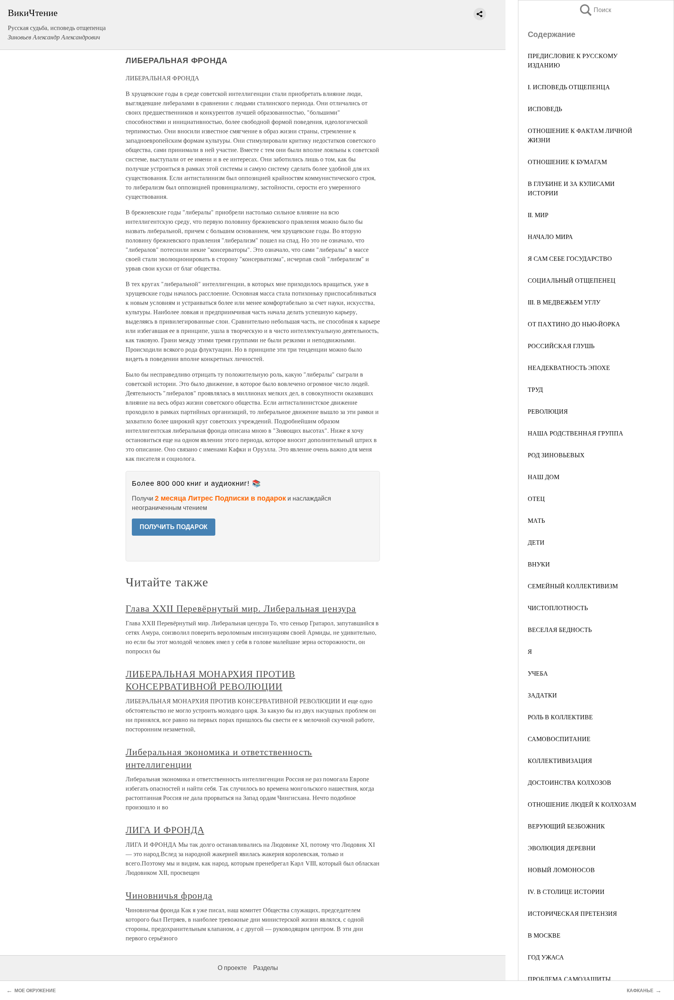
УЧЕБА (538, 673)
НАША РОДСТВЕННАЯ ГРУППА (575, 433)
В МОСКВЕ (544, 935)
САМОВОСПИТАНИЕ (559, 739)
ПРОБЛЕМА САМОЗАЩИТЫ (569, 979)
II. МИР (538, 215)
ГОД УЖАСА (546, 957)
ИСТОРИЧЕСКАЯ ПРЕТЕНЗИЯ (572, 913)
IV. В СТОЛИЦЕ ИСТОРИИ (566, 891)
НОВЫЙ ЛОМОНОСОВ (561, 869)
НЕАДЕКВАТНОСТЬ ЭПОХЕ (569, 367)
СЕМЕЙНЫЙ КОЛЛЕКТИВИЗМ (573, 586)
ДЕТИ (536, 542)
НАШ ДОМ (543, 477)
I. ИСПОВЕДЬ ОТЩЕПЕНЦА (569, 87)
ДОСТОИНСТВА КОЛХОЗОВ (569, 782)
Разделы (265, 968)
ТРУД (535, 389)
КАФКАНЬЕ (640, 990)
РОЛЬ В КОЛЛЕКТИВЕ (560, 717)
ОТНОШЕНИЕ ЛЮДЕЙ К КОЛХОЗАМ (582, 804)
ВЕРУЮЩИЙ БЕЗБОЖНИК (566, 826)
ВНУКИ (539, 564)
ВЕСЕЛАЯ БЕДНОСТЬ (560, 629)
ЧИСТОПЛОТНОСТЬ (558, 608)
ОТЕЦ (536, 498)
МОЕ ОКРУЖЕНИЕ (35, 990)
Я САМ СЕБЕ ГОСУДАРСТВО (570, 258)
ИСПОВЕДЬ (545, 108)
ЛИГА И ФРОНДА (165, 829)
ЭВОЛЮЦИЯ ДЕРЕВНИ (562, 848)
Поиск (595, 10)
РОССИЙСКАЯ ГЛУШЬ (561, 346)
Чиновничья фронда (169, 895)
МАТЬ (536, 520)
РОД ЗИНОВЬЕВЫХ (556, 455)
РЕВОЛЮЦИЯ (548, 411)
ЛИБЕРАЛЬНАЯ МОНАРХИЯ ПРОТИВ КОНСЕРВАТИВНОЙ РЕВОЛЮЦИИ (210, 679)
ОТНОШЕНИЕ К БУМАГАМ (567, 162)
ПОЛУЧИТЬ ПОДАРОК (174, 527)
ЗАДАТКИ (542, 695)
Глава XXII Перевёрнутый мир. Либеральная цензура (241, 608)
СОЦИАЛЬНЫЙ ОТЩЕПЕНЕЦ (571, 280)
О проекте (232, 968)
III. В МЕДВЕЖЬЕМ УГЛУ (564, 302)
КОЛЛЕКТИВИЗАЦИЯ (560, 760)
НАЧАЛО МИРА (550, 236)
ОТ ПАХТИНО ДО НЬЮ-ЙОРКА (574, 324)
